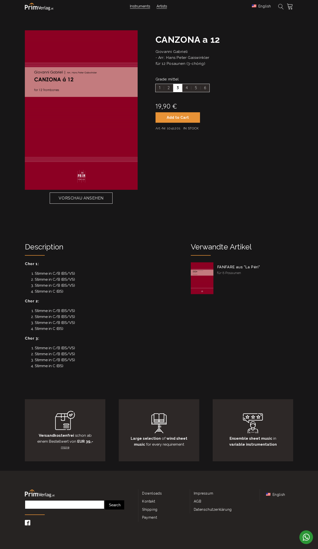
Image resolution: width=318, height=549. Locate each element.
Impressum (203, 493)
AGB (197, 501)
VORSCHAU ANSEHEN (81, 198)
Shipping (150, 509)
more (65, 447)
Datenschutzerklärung (213, 509)
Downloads (152, 493)
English (264, 6)
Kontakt (148, 501)
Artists (162, 6)
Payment (149, 517)
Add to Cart (178, 117)
